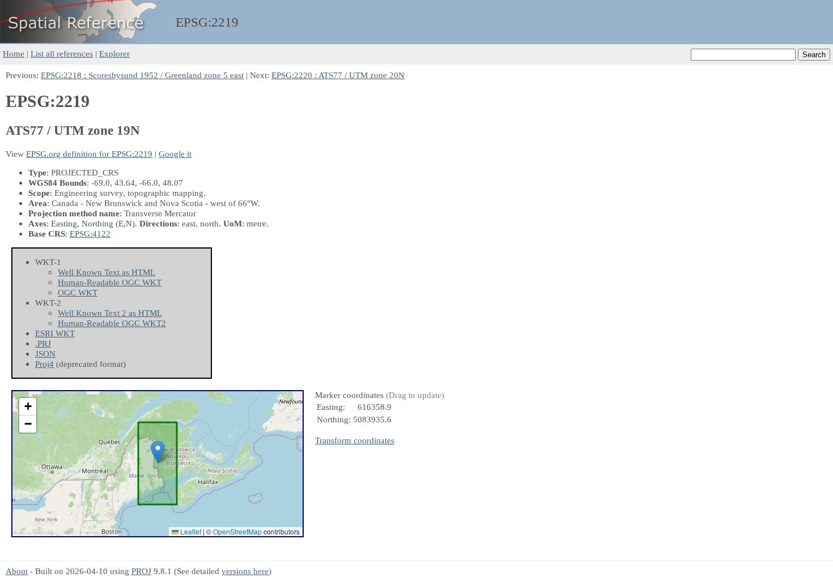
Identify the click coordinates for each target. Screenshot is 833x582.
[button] (158, 452)
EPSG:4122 (90, 233)
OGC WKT (77, 292)
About (17, 571)
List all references (62, 53)
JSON (45, 353)
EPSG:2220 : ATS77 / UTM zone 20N (338, 75)
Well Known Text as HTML (106, 272)
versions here (245, 571)
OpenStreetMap (237, 531)
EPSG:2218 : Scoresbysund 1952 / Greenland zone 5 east (142, 75)
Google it (175, 154)
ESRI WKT (55, 333)
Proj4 (44, 364)
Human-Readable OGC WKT (110, 282)
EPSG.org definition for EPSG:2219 (89, 154)
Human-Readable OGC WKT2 (112, 323)
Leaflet (189, 531)
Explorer (114, 53)
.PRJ (43, 343)
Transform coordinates (354, 440)
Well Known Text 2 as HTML (110, 313)
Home (13, 53)
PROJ (141, 571)
